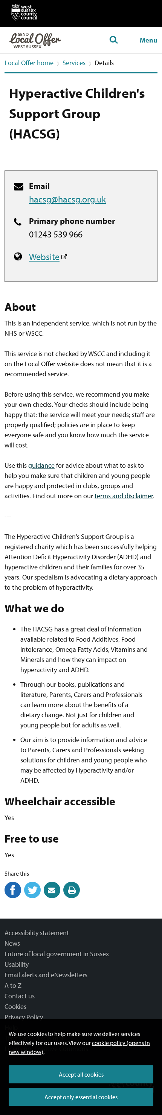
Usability (17, 964)
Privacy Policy (24, 1017)
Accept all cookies (81, 1074)
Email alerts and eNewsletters (46, 974)
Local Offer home (29, 62)
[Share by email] (52, 896)
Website (44, 256)
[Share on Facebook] (13, 896)
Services (74, 62)
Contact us (20, 996)
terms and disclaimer (124, 495)
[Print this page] (71, 896)
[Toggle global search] (113, 40)
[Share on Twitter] (32, 896)
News (12, 943)
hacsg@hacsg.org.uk (67, 199)
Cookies (15, 1006)
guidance (41, 465)
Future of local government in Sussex (57, 953)
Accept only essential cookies (81, 1097)
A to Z (13, 985)
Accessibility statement (37, 932)
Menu (148, 40)
